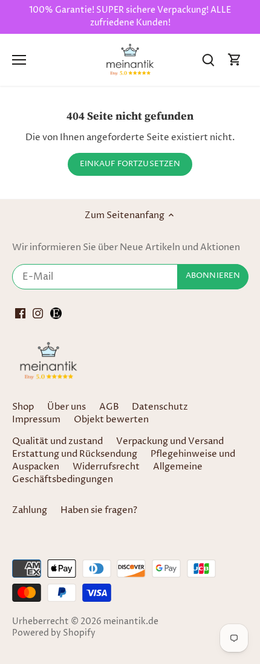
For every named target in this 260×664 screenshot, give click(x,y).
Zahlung (29, 510)
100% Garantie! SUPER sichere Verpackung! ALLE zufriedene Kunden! (130, 16)
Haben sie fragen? (98, 510)
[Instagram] (38, 313)
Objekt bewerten (111, 419)
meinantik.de (130, 621)
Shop (23, 407)
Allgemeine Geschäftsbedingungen (107, 473)
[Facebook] (20, 313)
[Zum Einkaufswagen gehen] (234, 59)
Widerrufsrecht (106, 466)
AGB (109, 407)
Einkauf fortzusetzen (130, 164)
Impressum (36, 419)
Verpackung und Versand (170, 441)
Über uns (66, 407)
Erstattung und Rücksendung (74, 454)
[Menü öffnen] (19, 60)
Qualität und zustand (57, 441)
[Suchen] (208, 59)
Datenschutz (160, 407)
